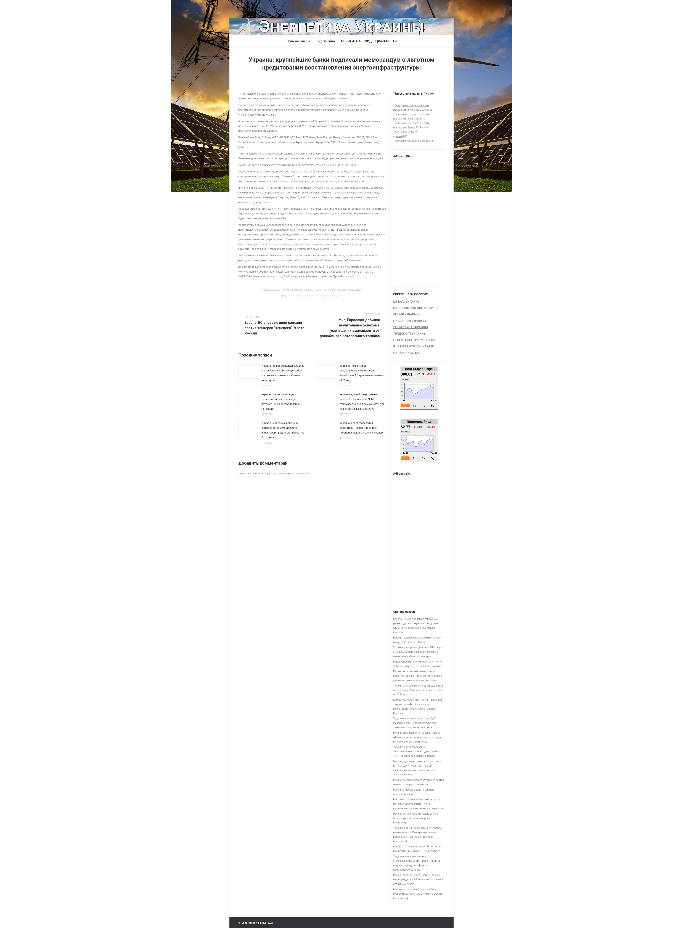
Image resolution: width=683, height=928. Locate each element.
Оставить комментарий (350, 290)
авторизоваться (301, 473)
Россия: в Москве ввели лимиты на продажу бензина (413, 792)
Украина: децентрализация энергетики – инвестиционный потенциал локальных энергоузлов (361, 427)
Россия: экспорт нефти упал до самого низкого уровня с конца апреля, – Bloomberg (415, 818)
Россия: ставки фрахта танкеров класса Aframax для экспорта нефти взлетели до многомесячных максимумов (417, 737)
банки (290, 296)
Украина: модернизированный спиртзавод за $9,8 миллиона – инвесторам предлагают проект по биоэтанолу (283, 430)
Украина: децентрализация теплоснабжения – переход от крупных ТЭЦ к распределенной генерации (281, 401)
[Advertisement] (64, 8)
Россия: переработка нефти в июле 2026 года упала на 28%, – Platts (417, 640)
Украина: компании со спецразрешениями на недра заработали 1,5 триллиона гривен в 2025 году (361, 373)
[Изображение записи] (248, 371)
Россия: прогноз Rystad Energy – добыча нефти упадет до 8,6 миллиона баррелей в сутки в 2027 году (418, 879)
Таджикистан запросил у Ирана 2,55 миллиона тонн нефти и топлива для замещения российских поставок (414, 723)
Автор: (301, 290)
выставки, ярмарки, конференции (414, 140)
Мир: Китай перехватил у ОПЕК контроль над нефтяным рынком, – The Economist (417, 848)
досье (398, 132)
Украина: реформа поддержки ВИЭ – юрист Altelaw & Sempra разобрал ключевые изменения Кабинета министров (284, 373)
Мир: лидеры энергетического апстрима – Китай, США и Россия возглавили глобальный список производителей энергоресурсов (418, 768)
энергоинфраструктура (331, 296)
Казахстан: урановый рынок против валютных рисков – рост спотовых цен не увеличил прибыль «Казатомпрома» (417, 676)
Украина (275, 290)
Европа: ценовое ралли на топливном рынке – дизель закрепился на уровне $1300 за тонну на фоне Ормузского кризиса (415, 626)
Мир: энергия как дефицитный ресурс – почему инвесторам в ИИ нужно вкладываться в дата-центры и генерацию (418, 804)
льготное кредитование (307, 296)
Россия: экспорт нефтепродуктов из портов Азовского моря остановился (418, 782)
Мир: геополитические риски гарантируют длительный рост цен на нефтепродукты (418, 664)
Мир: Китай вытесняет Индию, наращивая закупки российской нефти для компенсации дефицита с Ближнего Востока (418, 706)
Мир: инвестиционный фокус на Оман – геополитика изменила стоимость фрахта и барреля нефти (418, 894)
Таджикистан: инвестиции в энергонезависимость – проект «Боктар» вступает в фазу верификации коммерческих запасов (417, 863)
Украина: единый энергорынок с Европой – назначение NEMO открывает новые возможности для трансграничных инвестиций (362, 401)
